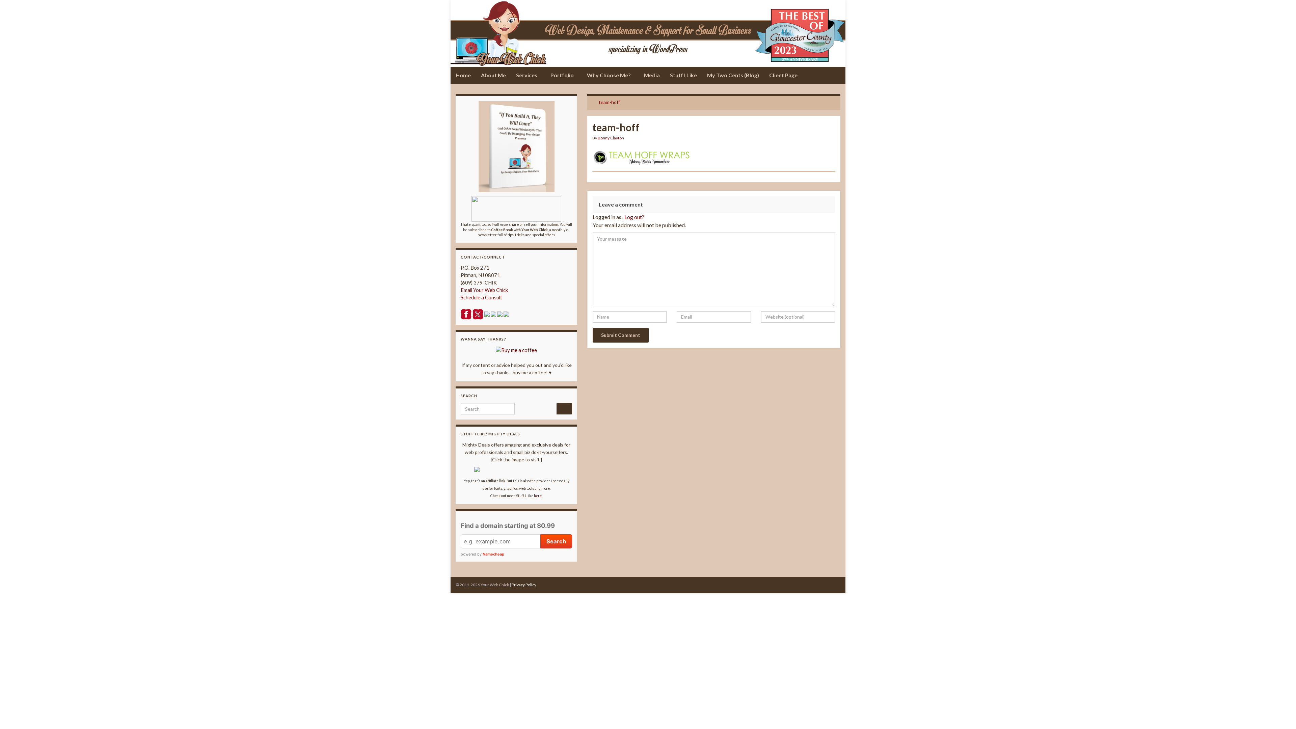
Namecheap (493, 554)
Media (652, 75)
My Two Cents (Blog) (733, 75)
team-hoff (609, 102)
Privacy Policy (524, 584)
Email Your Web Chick (484, 290)
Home (463, 75)
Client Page (783, 75)
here (538, 496)
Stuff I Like (683, 75)
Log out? (634, 217)
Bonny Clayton (611, 137)
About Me (493, 75)
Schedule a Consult (481, 297)
